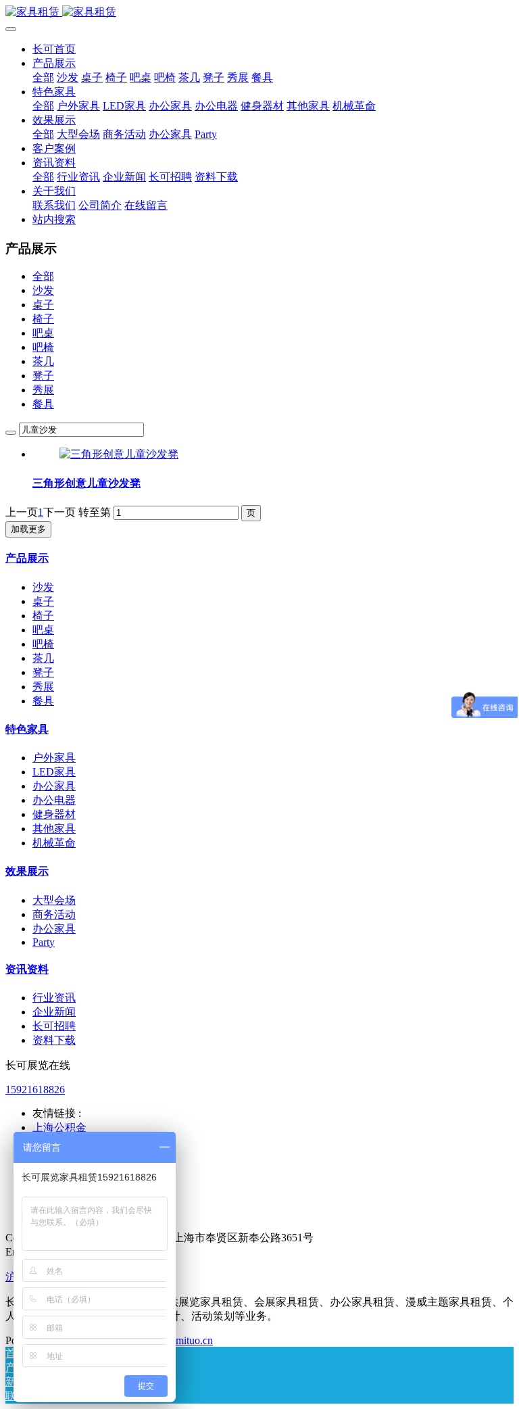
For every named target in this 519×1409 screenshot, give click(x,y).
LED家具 (54, 772)
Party (43, 942)
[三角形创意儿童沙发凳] (118, 454)
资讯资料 (27, 969)
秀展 (43, 390)
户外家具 (54, 757)
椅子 (43, 319)
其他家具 (54, 828)
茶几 (43, 361)
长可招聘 (54, 1026)
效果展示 (27, 871)
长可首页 (54, 49)
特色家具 (27, 729)
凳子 (43, 375)
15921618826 (35, 1089)
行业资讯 (54, 997)
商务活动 (54, 914)
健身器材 (54, 814)
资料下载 (54, 1040)
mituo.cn (194, 1340)
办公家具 (54, 786)
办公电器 (54, 800)
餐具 (43, 404)
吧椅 (43, 347)
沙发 (43, 290)
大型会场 (54, 900)
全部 (43, 77)
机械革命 (54, 843)
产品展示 (27, 558)
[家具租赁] (259, 12)
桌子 (43, 304)
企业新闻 (54, 1012)
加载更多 (28, 529)
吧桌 (43, 333)
